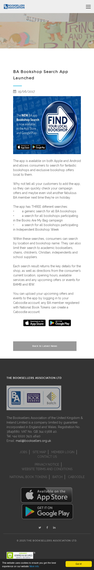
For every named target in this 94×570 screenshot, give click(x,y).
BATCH (57, 477)
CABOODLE (76, 477)
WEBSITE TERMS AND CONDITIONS (47, 469)
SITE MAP (39, 452)
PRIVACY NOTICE (47, 464)
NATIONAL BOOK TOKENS (28, 477)
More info (34, 566)
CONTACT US (47, 456)
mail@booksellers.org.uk (33, 440)
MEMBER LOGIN (62, 452)
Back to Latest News (44, 346)
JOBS (23, 452)
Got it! (79, 563)
